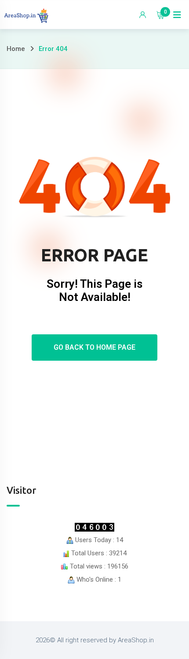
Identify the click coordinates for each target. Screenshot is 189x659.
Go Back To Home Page (94, 347)
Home (16, 49)
